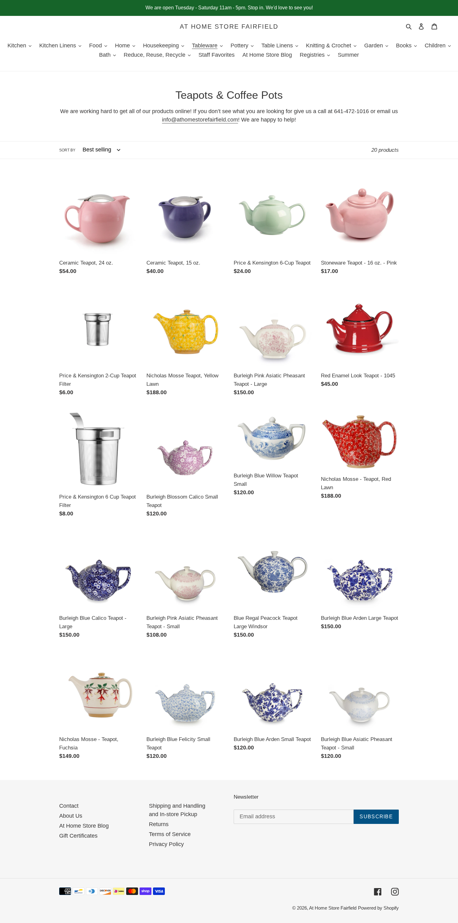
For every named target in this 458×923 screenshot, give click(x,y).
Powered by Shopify (378, 908)
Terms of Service (170, 834)
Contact (69, 806)
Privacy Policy (166, 844)
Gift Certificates (78, 836)
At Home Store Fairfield (229, 26)
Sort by (67, 150)
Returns (159, 824)
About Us (70, 816)
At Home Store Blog (84, 826)
